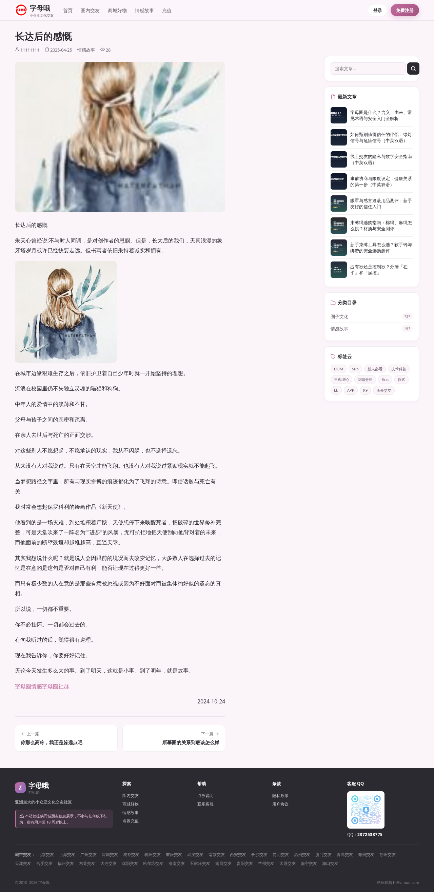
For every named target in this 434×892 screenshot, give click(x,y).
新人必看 (375, 368)
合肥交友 (44, 863)
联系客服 (205, 804)
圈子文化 (370, 316)
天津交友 (23, 863)
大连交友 (108, 863)
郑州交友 (366, 854)
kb (336, 390)
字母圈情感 (28, 686)
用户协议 (280, 804)
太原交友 (287, 863)
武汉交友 (195, 854)
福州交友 (66, 863)
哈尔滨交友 (153, 863)
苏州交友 (387, 854)
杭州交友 (152, 854)
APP (350, 390)
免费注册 (405, 10)
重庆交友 (174, 854)
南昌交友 (223, 863)
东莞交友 (87, 863)
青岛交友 (345, 854)
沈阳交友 (130, 863)
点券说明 (205, 795)
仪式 (401, 379)
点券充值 (130, 821)
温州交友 (302, 854)
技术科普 (398, 368)
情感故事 (144, 10)
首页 (68, 10)
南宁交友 (309, 863)
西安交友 (238, 854)
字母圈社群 (55, 686)
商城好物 (117, 10)
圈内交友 (90, 10)
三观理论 (341, 379)
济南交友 (177, 863)
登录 (377, 10)
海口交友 (330, 863)
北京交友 (46, 854)
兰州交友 (266, 863)
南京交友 (217, 854)
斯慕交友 (383, 390)
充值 (167, 10)
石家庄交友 (200, 863)
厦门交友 (323, 854)
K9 (365, 390)
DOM (338, 368)
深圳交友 (110, 854)
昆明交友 (281, 854)
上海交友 (67, 854)
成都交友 (131, 854)
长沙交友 (259, 854)
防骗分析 (365, 379)
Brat (385, 379)
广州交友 (88, 854)
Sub (355, 368)
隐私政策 (280, 795)
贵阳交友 (245, 863)
